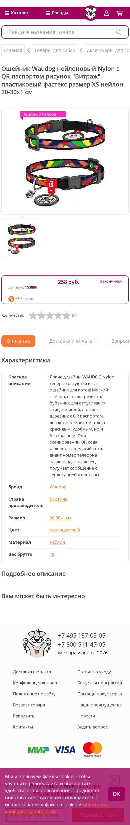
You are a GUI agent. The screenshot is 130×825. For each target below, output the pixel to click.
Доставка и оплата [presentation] (70, 341)
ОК (116, 794)
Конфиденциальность (36, 683)
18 (52, 554)
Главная (13, 50)
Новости (86, 716)
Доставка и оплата (32, 672)
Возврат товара (29, 705)
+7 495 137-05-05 (81, 635)
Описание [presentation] (18, 341)
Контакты (23, 727)
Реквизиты (24, 716)
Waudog (58, 487)
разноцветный (65, 530)
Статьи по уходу (94, 672)
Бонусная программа (99, 683)
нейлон (57, 542)
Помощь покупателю (99, 694)
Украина (58, 499)
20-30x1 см (60, 518)
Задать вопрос (92, 727)
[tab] (18, 341)
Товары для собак (54, 50)
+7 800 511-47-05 (81, 644)
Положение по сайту (34, 694)
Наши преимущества (99, 705)
